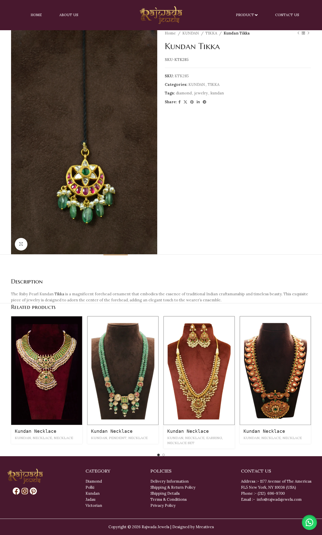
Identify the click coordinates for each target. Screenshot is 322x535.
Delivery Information (169, 481)
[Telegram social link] (204, 102)
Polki (90, 487)
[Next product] (308, 33)
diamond (184, 93)
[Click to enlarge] (21, 244)
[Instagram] (24, 491)
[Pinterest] (33, 491)
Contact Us (287, 15)
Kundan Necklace (35, 431)
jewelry (201, 93)
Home (36, 15)
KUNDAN (190, 33)
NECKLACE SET (180, 443)
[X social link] (185, 102)
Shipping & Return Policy (172, 487)
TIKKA (211, 33)
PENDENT (118, 438)
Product (245, 15)
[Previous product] (298, 33)
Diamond (94, 481)
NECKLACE (42, 438)
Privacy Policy (163, 505)
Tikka (59, 294)
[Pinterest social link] (192, 102)
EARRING (214, 438)
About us (68, 15)
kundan (217, 93)
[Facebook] (16, 491)
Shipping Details (165, 493)
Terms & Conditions (168, 499)
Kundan (93, 493)
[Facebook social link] (179, 102)
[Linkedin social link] (198, 102)
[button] (309, 522)
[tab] (115, 262)
